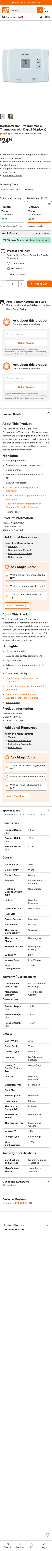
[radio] (8, 263)
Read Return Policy (16, 309)
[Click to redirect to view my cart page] (46, 10)
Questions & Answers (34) (34, 133)
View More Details (12, 175)
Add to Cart (41, 283)
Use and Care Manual (19, 549)
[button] (26, 414)
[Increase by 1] (21, 283)
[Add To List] (40, 129)
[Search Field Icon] (40, 10)
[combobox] (23, 10)
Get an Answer (26, 342)
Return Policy (13, 511)
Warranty (12, 546)
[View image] (2, 116)
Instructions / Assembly (20, 553)
